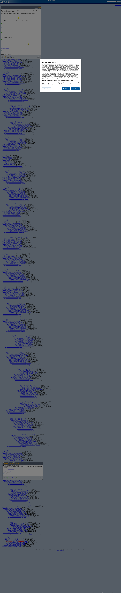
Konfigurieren (46, 88)
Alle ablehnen (65, 88)
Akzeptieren (75, 88)
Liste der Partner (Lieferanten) (47, 84)
